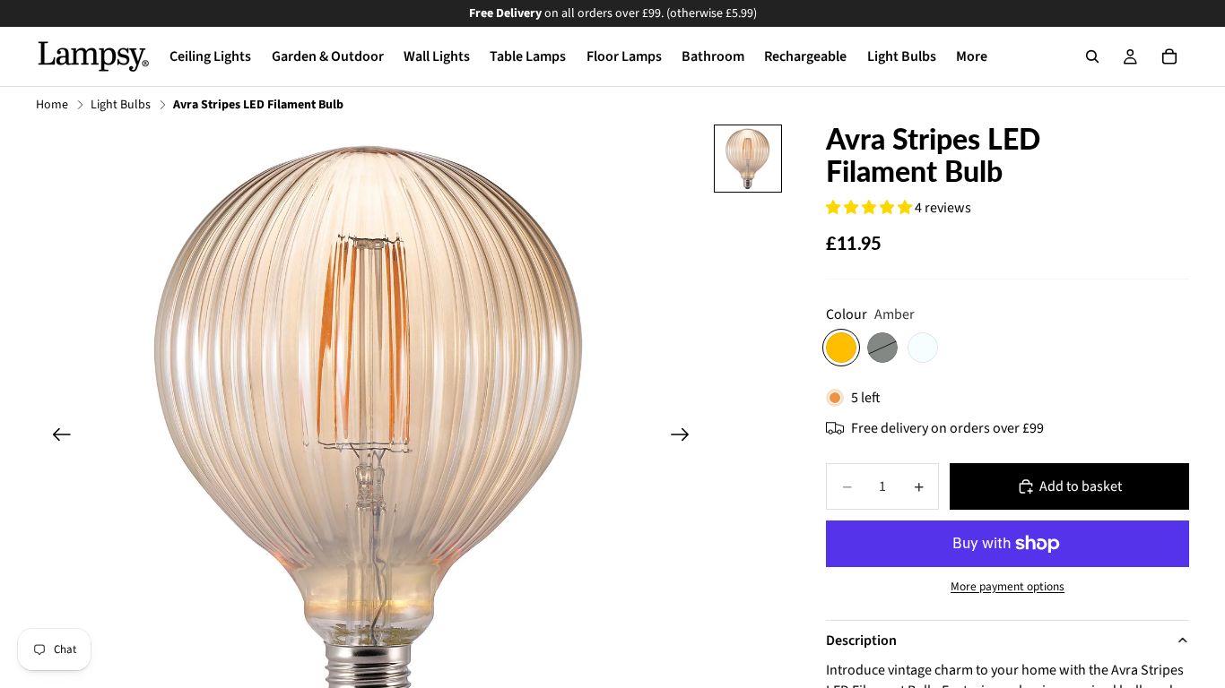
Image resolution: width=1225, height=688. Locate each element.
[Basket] (1169, 56)
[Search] (1092, 56)
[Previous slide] (56, 437)
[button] (870, 208)
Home (52, 105)
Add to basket (1080, 486)
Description (861, 640)
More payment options (1007, 587)
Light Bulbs (121, 105)
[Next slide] (685, 437)
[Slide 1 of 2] (748, 158)
